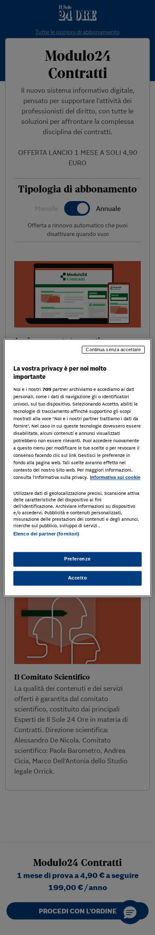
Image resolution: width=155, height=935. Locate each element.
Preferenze (77, 558)
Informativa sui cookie (115, 477)
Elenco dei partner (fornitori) (46, 533)
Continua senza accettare (113, 349)
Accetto (77, 577)
